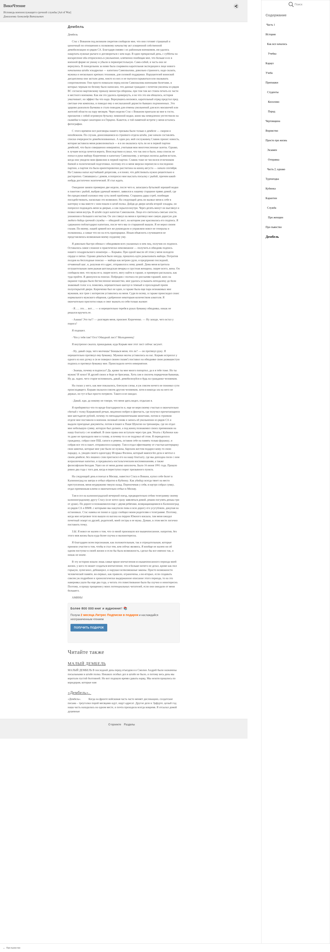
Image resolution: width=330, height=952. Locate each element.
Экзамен (271, 150)
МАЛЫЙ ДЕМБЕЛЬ (87, 663)
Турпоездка (272, 178)
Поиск (295, 4)
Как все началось (276, 44)
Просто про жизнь (276, 140)
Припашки (272, 82)
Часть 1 (271, 24)
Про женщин (274, 217)
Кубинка (271, 188)
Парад (270, 111)
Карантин (271, 198)
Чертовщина (273, 121)
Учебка (271, 53)
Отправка (272, 159)
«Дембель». (79, 692)
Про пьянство (274, 227)
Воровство (272, 130)
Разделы (129, 724)
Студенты (272, 92)
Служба (271, 207)
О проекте (114, 724)
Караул (270, 63)
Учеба (269, 73)
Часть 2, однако (275, 169)
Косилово (272, 101)
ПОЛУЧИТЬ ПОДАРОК (89, 627)
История (271, 34)
